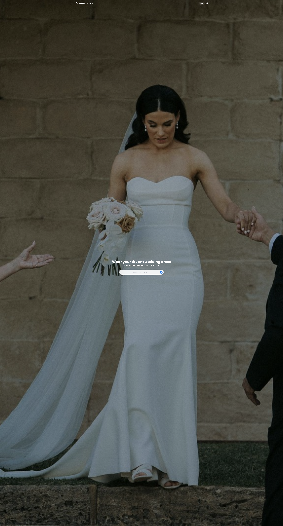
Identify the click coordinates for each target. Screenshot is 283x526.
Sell (202, 3)
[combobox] (141, 272)
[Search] (161, 272)
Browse (91, 3)
